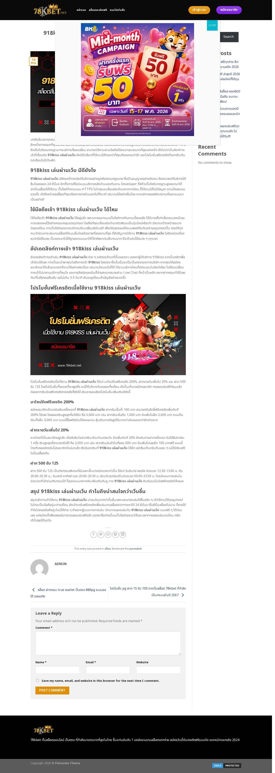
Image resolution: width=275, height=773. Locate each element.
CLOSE (212, 25)
